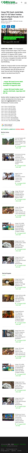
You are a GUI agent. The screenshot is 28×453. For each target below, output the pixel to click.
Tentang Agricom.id (11, 449)
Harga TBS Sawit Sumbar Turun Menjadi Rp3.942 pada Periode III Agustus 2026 (19, 194)
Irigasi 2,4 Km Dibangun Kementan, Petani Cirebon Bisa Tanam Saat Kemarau (20, 177)
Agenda (13, 450)
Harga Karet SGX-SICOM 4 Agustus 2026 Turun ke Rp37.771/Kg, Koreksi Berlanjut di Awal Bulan (20, 334)
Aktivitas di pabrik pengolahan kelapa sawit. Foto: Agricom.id (14, 38)
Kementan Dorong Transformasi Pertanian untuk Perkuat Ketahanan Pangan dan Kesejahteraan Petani (20, 159)
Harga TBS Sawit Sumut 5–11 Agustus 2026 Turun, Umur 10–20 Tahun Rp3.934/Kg (20, 210)
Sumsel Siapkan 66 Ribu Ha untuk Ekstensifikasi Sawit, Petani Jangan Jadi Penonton (20, 141)
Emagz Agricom (5, 450)
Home (2, 449)
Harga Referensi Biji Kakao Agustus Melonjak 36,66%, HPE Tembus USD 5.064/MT (20, 298)
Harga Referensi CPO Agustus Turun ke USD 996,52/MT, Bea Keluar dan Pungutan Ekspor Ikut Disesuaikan (19, 316)
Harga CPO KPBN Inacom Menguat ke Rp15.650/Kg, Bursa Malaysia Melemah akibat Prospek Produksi (20, 227)
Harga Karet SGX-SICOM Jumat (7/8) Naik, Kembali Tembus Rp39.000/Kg (20, 260)
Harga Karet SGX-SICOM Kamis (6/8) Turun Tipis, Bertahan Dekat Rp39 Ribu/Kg (20, 244)
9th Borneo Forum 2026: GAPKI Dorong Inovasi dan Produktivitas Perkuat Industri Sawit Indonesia (20, 418)
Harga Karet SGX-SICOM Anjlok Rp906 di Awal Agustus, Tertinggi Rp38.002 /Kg (20, 282)
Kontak (19, 450)
